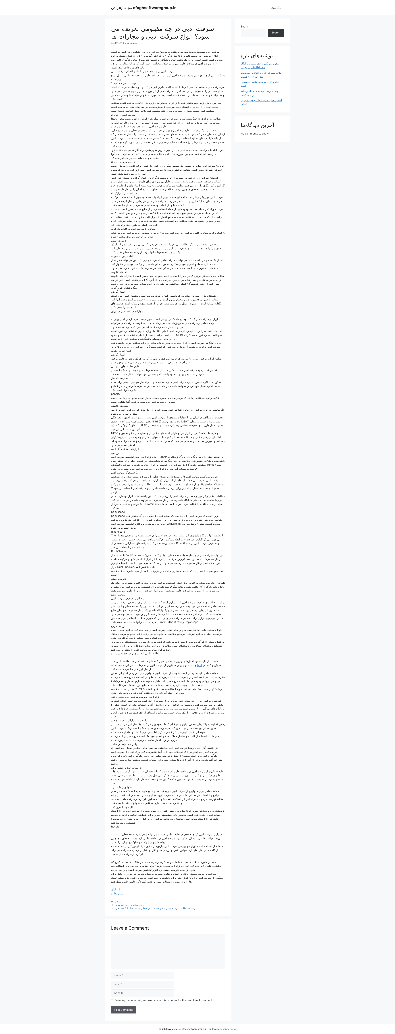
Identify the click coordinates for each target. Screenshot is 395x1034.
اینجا (199, 665)
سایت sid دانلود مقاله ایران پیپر (129, 905)
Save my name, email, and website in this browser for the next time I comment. (163, 1000)
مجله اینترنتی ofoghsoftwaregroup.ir (143, 7)
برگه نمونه (276, 7)
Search (245, 26)
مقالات (118, 901)
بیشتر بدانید (117, 893)
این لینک (115, 889)
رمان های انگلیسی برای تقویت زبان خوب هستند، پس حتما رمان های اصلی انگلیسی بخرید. (155, 908)
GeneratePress (227, 1029)
